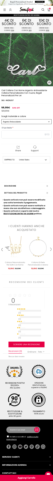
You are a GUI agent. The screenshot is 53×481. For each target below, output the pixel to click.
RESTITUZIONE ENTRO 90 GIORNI (18, 213)
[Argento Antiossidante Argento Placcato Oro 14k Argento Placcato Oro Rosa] (26, 121)
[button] (4, 9)
